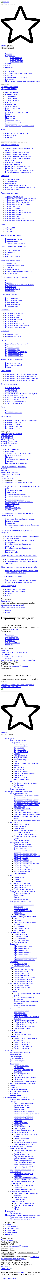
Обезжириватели (11, 392)
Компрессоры (10, 523)
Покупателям (10, 56)
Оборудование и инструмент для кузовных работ (19, 567)
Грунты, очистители (12, 363)
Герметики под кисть (13, 336)
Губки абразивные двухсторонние (18, 166)
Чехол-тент (5, 476)
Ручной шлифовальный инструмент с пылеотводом (24, 1165)
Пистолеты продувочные (14, 500)
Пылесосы (9, 461)
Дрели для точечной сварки (15, 573)
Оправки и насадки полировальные (18, 582)
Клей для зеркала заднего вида (16, 133)
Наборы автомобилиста (9, 443)
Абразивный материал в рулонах (17, 152)
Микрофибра (10, 118)
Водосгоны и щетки (12, 108)
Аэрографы (9, 506)
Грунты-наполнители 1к (14, 354)
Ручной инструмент (8, 586)
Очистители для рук (12, 289)
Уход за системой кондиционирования (19, 126)
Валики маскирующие (13, 300)
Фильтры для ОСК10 (13, 508)
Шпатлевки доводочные (14, 313)
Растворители (6, 416)
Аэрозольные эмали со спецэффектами (19, 220)
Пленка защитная (11, 306)
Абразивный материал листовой (17, 154)
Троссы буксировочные (9, 472)
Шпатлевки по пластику (14, 319)
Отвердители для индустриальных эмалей (21, 374)
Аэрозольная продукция (10, 193)
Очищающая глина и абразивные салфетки (21, 394)
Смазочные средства (8, 141)
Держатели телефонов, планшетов (13, 467)
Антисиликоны (11, 390)
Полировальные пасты (13, 239)
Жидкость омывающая (9, 87)
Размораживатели (11, 104)
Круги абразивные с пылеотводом (18, 156)
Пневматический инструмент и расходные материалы (26, 1179)
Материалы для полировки (11, 235)
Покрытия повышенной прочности (18, 271)
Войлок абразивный (12, 164)
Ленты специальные (12, 304)
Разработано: (11, 687)
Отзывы (8, 66)
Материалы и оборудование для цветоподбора (22, 81)
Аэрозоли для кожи (12, 206)
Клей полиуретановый (13, 365)
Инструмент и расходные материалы (19, 559)
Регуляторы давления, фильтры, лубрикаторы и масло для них (26, 1143)
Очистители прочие (12, 388)
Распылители (10, 116)
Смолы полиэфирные (13, 250)
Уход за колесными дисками (15, 122)
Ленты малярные (11, 302)
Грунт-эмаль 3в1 (24, 832)
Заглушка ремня (7, 438)
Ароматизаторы (7, 436)
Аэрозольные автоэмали (14, 210)
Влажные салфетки (12, 94)
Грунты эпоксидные (12, 350)
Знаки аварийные (7, 440)
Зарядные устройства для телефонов (18, 453)
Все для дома (10, 79)
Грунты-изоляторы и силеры (16, 352)
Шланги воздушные (12, 521)
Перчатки (8, 283)
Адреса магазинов (7, 1240)
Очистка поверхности (9, 384)
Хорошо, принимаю (8, 1278)
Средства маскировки (9, 294)
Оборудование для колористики (13, 607)
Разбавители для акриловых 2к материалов (21, 420)
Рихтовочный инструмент (15, 591)
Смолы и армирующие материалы (13, 247)
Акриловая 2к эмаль (12, 179)
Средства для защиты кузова (11, 260)
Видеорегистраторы (12, 449)
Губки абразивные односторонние (18, 168)
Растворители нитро (12, 428)
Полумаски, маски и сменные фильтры (19, 285)
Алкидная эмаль (11, 181)
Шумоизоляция (11, 273)
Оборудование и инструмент (16, 77)
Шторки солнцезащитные (10, 474)
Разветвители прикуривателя (16, 463)
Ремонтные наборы (12, 256)
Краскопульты (10, 492)
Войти (4, 46)
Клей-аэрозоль (10, 135)
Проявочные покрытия (13, 413)
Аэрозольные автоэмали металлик (18, 212)
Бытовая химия (6, 601)
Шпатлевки (5, 310)
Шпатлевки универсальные (15, 327)
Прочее (8, 254)
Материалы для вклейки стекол (12, 359)
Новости (8, 54)
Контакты (9, 67)
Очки (7, 281)
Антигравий (10, 267)
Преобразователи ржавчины (15, 395)
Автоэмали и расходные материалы (18, 73)
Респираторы (10, 291)
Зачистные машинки (13, 538)
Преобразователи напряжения (16, 459)
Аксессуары (9, 75)
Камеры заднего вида (13, 455)
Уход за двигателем (12, 120)
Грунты (3, 340)
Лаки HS (8, 230)
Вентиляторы (10, 451)
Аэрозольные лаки (12, 216)
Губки (7, 110)
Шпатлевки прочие (12, 321)
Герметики (5, 331)
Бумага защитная (11, 298)
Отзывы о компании (12, 643)
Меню (10, 46)
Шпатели (8, 593)
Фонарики (5, 471)
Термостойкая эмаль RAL (28, 834)
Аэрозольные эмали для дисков (17, 202)
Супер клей (9, 137)
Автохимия (9, 71)
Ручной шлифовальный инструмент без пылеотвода (24, 1161)
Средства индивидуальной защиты (14, 277)
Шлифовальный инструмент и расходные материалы (21, 1147)
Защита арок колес (12, 269)
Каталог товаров (7, 48)
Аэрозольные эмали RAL (14, 218)
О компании (9, 64)
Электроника (6, 445)
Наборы (8, 102)
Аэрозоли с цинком (12, 208)
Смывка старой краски (13, 403)
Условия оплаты (16, 58)
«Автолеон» (5, 1266)
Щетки (7, 595)
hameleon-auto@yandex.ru (18, 666)
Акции (7, 52)
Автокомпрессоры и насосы (11, 434)
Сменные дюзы (11, 510)
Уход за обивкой (11, 98)
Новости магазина (12, 639)
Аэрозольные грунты (13, 214)
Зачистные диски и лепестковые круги (19, 170)
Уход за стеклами (11, 106)
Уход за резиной (11, 124)
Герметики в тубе (11, 334)
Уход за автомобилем (9, 89)
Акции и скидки (11, 637)
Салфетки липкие (11, 399)
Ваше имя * (5, 1250)
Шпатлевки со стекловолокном (17, 325)
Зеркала (4, 469)
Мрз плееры (9, 457)
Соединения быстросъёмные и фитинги (20, 519)
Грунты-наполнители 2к (14, 356)
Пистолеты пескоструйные (15, 498)
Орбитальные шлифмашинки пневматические (22, 536)
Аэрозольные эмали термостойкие (18, 204)
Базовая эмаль (10, 183)
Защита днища (10, 264)
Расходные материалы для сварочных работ (21, 571)
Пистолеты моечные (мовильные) (18, 496)
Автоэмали (5, 176)
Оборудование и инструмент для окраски (16, 482)
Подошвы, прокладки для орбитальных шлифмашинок (24, 1157)
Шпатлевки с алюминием (14, 323)
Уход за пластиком (12, 100)
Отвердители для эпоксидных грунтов (19, 380)
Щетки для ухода (7, 478)
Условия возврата (16, 62)
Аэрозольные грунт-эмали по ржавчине (20, 201)
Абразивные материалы (10, 145)
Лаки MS (8, 231)
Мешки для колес (11, 92)
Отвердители (6, 371)
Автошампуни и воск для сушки (17, 112)
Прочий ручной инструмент (15, 589)
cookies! (21, 1272)
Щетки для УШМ (11, 552)
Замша (7, 114)
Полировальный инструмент (11, 576)
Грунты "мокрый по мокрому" (16, 344)
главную (14, 629)
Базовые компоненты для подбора (13, 605)
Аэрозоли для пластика (14, 197)
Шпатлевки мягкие (12, 317)
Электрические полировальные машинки (20, 580)
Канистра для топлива (9, 442)
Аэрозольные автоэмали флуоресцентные (20, 199)
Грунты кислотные (12, 346)
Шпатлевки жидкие (12, 315)
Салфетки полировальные (15, 243)
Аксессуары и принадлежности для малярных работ (26, 1104)
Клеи (3, 129)
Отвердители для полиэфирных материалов (21, 378)
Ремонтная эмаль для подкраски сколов (20, 187)
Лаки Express (10, 228)
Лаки (3, 224)
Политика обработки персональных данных (17, 685)
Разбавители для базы (13, 422)
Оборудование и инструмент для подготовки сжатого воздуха (22, 1131)
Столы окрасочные (12, 504)
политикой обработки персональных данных (20, 1258)
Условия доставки (16, 60)
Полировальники (11, 241)
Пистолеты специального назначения (19, 502)
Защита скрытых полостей (15, 266)
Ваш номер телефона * (9, 1252)
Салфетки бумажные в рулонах (16, 397)
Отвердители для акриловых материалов (20, 376)
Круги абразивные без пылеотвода (18, 172)
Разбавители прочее (12, 424)
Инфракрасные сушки (13, 490)
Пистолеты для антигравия (15, 494)
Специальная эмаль (12, 189)
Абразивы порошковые (14, 162)
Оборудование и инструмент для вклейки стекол (19, 556)
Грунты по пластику (12, 348)
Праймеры (9, 411)
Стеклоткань (10, 252)
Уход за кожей (10, 96)
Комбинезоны (10, 287)
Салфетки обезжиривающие (15, 401)
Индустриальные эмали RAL (16, 185)
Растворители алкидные (14, 426)
